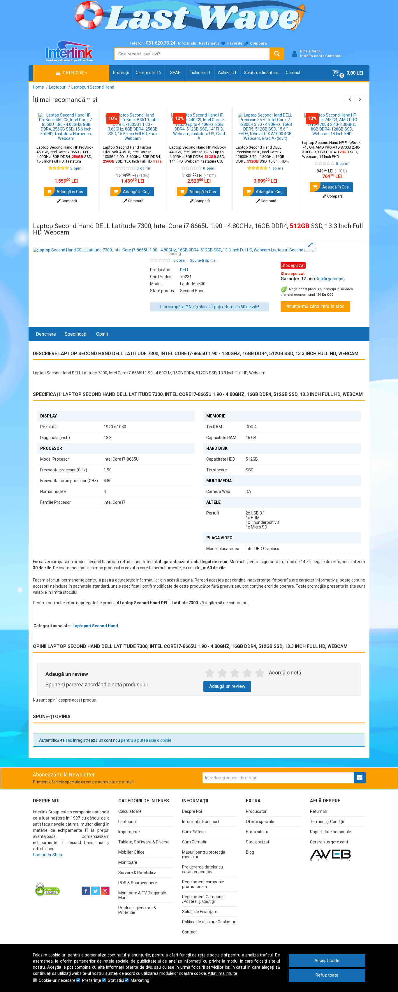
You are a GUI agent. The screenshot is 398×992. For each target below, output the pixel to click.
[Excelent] (259, 673)
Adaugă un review (227, 686)
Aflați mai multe (222, 973)
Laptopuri (127, 821)
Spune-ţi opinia (202, 260)
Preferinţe (91, 980)
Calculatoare (130, 811)
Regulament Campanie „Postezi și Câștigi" (203, 899)
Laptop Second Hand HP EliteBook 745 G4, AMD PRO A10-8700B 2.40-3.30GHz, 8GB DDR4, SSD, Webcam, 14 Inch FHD (331, 149)
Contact (293, 72)
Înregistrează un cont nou (96, 740)
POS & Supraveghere (137, 882)
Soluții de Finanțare (199, 911)
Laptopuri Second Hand (95, 625)
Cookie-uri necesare (57, 980)
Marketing (140, 980)
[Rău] (222, 673)
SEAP (175, 72)
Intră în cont (311, 56)
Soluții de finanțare (261, 72)
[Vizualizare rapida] (87, 135)
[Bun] (234, 673)
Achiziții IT (227, 72)
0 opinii (179, 260)
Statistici (116, 980)
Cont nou (333, 56)
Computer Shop (47, 854)
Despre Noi (192, 811)
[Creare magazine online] (330, 855)
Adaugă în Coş (69, 191)
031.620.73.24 (160, 43)
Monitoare (127, 862)
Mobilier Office (131, 852)
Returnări (318, 811)
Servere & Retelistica (137, 872)
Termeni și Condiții (327, 821)
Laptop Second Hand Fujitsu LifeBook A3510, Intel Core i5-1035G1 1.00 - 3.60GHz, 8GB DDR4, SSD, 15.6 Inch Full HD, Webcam (132, 156)
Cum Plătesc (193, 831)
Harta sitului (257, 831)
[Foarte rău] (209, 673)
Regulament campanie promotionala (203, 884)
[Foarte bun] (247, 673)
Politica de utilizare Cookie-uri (209, 921)
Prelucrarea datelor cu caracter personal (202, 869)
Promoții (121, 72)
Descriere (46, 334)
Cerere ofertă (148, 72)
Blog (250, 852)
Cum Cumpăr (194, 842)
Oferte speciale (260, 821)
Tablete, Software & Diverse (144, 842)
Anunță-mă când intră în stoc (315, 306)
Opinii (102, 334)
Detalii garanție (329, 278)
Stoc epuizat (257, 842)
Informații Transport (200, 821)
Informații (187, 43)
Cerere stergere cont (329, 842)
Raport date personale (330, 831)
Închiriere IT (200, 72)
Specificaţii (76, 334)
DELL (184, 269)
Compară (69, 201)
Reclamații (209, 43)
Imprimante (129, 831)
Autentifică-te (52, 740)
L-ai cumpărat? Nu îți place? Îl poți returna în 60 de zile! (209, 306)
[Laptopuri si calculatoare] (69, 876)
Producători (256, 811)
